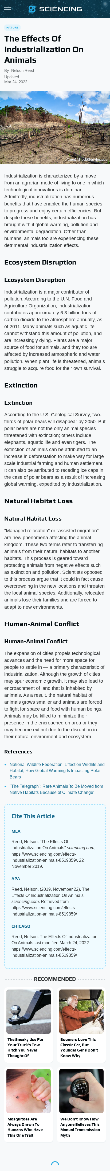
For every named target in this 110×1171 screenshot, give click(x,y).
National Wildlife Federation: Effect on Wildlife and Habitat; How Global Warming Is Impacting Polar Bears (57, 770)
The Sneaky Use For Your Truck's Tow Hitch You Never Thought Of (25, 1047)
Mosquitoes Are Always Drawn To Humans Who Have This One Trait (25, 1127)
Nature (12, 27)
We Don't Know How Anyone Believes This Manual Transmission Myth (80, 1127)
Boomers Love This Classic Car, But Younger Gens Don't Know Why (79, 1047)
